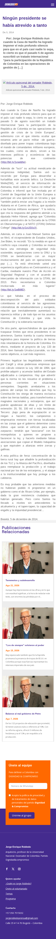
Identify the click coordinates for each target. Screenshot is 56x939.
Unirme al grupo (21, 815)
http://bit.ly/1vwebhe (13, 162)
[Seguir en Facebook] (6, 868)
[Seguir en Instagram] (19, 868)
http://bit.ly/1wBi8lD (13, 289)
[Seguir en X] (13, 868)
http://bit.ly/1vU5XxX (24, 227)
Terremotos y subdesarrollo (20, 580)
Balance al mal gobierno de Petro (23, 713)
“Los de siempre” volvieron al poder (25, 645)
